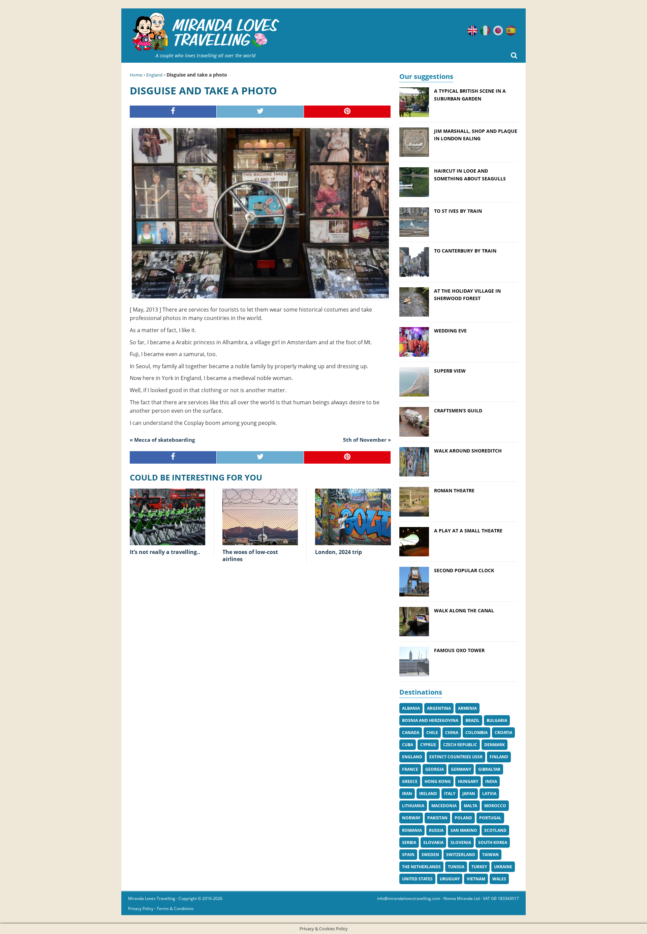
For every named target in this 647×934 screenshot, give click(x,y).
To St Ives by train (458, 211)
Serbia (409, 842)
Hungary (468, 781)
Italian (485, 30)
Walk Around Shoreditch (468, 450)
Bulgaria (497, 720)
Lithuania (413, 806)
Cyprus (428, 745)
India (491, 781)
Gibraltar (489, 769)
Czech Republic (460, 745)
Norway (411, 818)
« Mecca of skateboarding (162, 439)
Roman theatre (454, 490)
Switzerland (460, 854)
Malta (470, 806)
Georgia (434, 769)
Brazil (472, 720)
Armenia (467, 708)
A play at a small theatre (468, 530)
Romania (412, 830)
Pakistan (437, 818)
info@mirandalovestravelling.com (408, 898)
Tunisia (456, 867)
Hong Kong (438, 781)
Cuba (407, 745)
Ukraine (503, 867)
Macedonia (444, 806)
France (410, 769)
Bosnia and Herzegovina (430, 720)
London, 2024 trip (338, 552)
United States (417, 879)
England (154, 75)
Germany (461, 769)
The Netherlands (421, 867)
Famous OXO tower (459, 650)
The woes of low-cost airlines (250, 555)
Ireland (428, 793)
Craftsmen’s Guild (458, 410)
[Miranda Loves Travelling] (205, 32)
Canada (410, 732)
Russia (436, 830)
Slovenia (461, 842)
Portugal (490, 818)
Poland (463, 818)
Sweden (430, 854)
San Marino (464, 830)
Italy (449, 793)
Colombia (476, 732)
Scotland (495, 830)
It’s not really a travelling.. (165, 552)
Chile (432, 732)
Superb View (450, 371)
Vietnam (476, 879)
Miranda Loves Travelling (151, 898)
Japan (468, 793)
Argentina (439, 708)
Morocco (495, 806)
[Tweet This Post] (260, 112)
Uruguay (450, 879)
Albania (411, 708)
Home (136, 75)
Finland (499, 757)
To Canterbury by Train (465, 250)
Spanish (510, 30)
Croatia (503, 732)
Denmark (494, 745)
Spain (408, 854)
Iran (407, 793)
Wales (499, 879)
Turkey (479, 867)
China (451, 732)
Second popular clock (464, 570)
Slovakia (433, 842)
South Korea (492, 842)
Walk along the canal (464, 610)
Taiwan (490, 854)
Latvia (489, 793)
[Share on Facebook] (173, 112)
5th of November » (367, 439)
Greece (410, 781)
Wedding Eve (450, 330)
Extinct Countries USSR (456, 757)
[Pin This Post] (347, 112)
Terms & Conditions (175, 908)
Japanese (498, 30)
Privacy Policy (140, 908)
